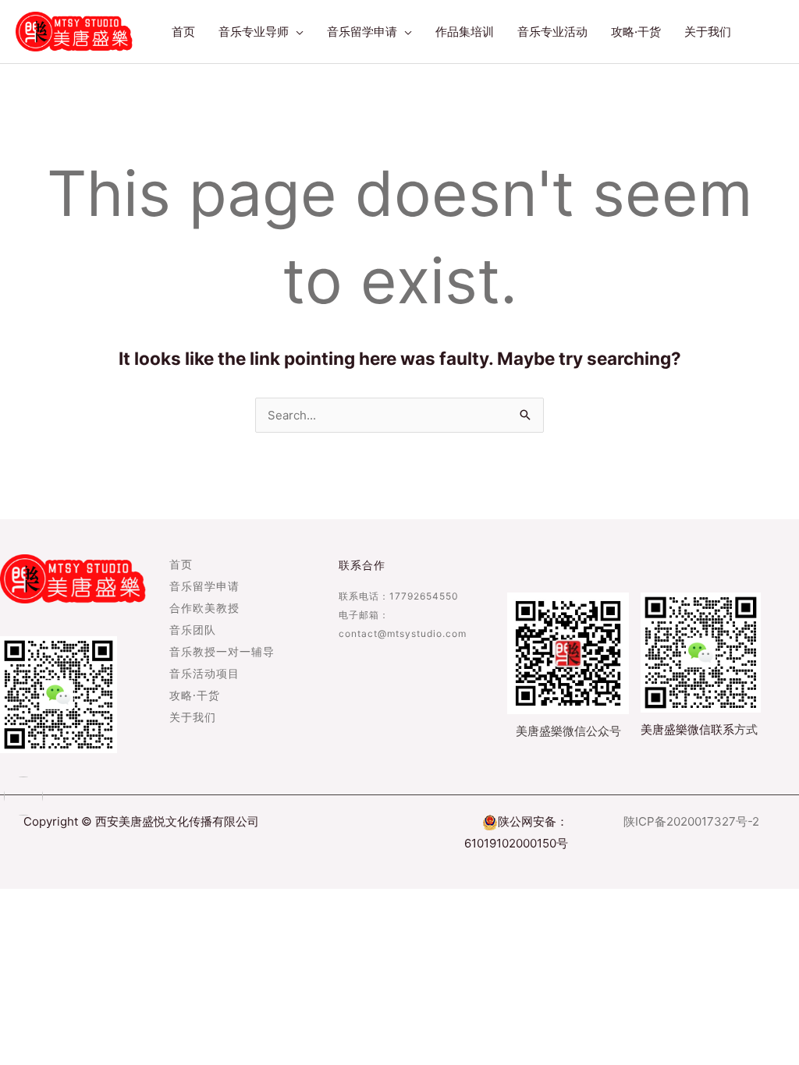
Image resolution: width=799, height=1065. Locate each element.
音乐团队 (192, 630)
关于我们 (192, 718)
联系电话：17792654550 (399, 596)
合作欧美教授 (204, 608)
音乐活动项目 (204, 674)
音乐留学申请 (204, 587)
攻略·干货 (194, 696)
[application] (296, 32)
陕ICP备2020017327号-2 (691, 821)
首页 (181, 565)
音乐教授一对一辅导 (222, 652)
